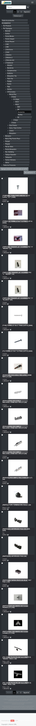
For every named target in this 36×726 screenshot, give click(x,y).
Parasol (7, 141)
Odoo (12, 720)
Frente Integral (9, 39)
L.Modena (8, 55)
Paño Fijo (10, 78)
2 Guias (13, 97)
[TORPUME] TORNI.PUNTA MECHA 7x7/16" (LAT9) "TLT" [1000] (16, 196)
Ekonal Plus (12, 94)
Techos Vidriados (10, 160)
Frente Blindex (9, 36)
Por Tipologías (7, 28)
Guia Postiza (13, 125)
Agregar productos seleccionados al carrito (14, 169)
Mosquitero (12, 133)
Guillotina (10, 73)
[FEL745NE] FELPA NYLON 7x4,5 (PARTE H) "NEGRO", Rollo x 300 (16, 658)
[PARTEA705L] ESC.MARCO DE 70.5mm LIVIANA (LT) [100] (15, 632)
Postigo (9, 81)
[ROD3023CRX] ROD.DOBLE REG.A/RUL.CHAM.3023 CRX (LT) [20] (14, 401)
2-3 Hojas (16, 99)
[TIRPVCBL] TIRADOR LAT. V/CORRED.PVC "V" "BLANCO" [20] (17, 299)
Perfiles (20, 115)
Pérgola (7, 144)
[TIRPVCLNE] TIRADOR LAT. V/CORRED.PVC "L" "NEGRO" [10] (16, 273)
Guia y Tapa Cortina (15, 128)
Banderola (10, 68)
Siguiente (27, 12)
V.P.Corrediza (11, 92)
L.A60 (7, 44)
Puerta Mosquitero (10, 149)
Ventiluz (9, 89)
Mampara (8, 136)
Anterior (9, 12)
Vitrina (7, 162)
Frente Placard (9, 41)
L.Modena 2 (8, 57)
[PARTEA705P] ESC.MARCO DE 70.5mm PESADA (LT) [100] (15, 606)
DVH (18, 107)
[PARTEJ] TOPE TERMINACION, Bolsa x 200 (16, 505)
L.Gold (7, 52)
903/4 (17, 102)
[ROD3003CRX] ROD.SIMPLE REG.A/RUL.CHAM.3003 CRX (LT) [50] (14, 452)
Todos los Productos (9, 165)
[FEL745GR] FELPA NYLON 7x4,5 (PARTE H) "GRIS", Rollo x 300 (16, 683)
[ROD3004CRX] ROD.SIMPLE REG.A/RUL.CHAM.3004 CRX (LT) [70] (14, 427)
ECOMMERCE (6, 23)
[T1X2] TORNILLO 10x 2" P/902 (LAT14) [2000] (17, 325)
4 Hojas (15, 120)
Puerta (9, 84)
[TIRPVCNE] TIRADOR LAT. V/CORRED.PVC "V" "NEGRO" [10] (17, 247)
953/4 (17, 104)
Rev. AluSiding (9, 152)
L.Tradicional (9, 63)
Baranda (7, 31)
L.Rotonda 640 (9, 60)
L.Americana (9, 49)
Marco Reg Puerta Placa (12, 139)
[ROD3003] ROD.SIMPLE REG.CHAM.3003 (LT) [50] (17, 478)
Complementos (11, 71)
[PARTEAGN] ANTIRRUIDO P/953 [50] (14, 556)
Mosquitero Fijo (12, 76)
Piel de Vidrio (9, 146)
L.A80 (7, 47)
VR (18, 109)
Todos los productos (8, 20)
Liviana (11, 131)
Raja (8, 86)
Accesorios (21, 112)
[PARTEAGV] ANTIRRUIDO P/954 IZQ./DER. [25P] (16, 529)
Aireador (9, 65)
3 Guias (13, 123)
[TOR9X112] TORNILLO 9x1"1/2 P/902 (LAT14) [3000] (17, 222)
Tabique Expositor (10, 154)
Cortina (7, 33)
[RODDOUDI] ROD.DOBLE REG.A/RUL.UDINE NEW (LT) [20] (16, 375)
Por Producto (7, 26)
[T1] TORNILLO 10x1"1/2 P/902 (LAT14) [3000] (17, 351)
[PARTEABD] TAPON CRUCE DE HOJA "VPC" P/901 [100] (17, 581)
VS (18, 117)
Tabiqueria (8, 157)
